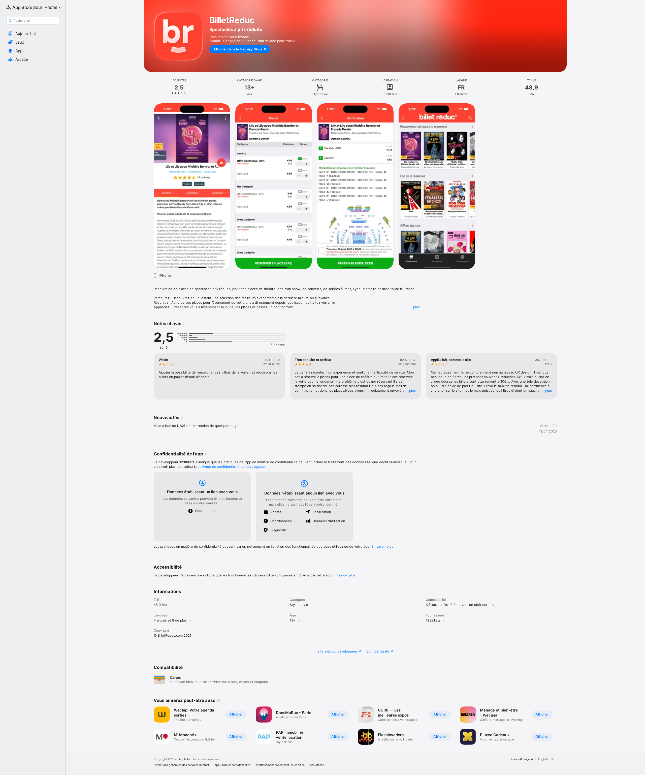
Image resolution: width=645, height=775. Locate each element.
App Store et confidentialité (232, 765)
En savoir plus (382, 546)
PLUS (412, 391)
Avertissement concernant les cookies (280, 765)
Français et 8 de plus (170, 620)
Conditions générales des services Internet (181, 765)
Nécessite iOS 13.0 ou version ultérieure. (458, 605)
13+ (293, 620)
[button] (33, 34)
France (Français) (522, 759)
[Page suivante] (561, 376)
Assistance (317, 765)
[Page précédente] (148, 376)
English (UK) (546, 759)
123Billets (433, 620)
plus (416, 307)
